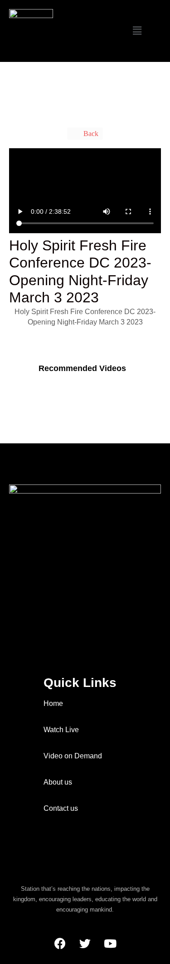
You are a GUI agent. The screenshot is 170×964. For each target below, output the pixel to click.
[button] (137, 31)
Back (90, 133)
